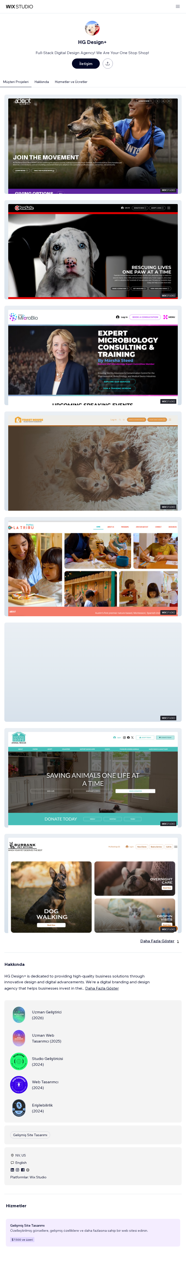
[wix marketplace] (19, 6)
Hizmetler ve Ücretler (71, 82)
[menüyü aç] (178, 6)
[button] (93, 144)
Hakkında (41, 82)
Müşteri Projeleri (16, 82)
